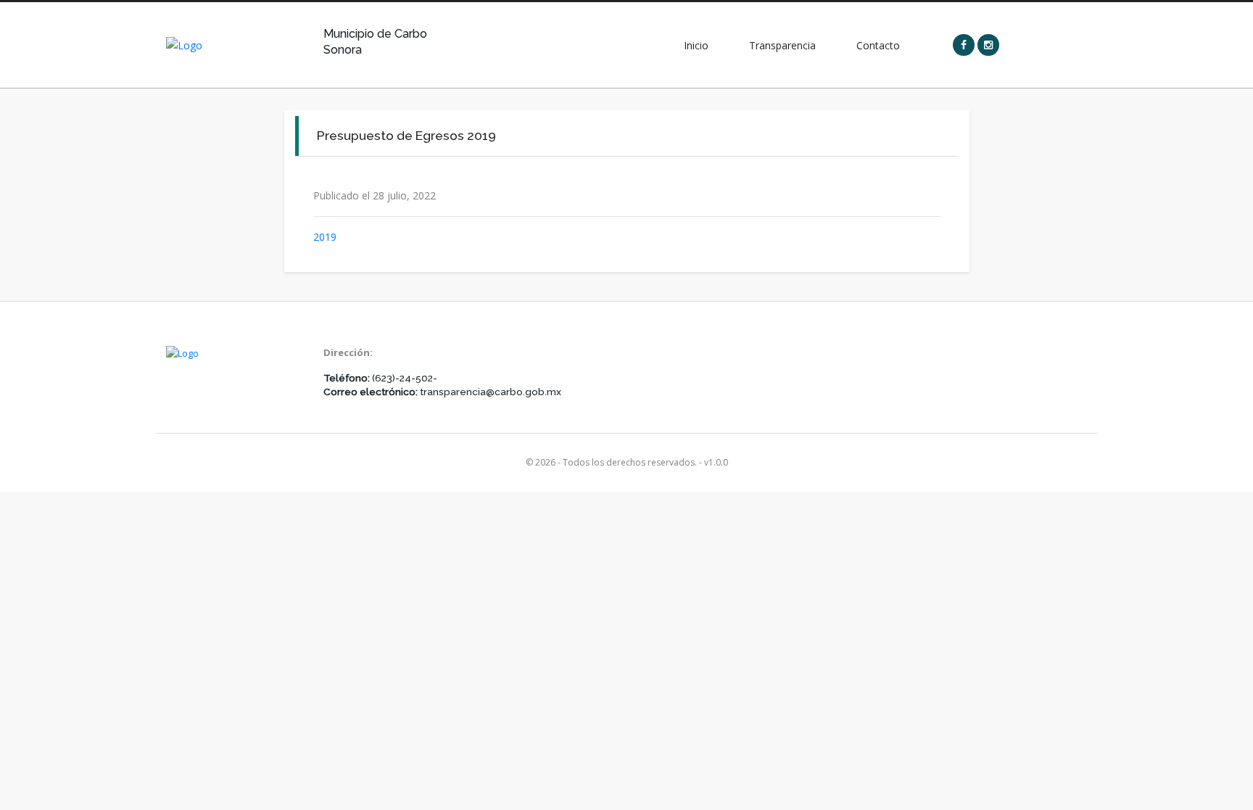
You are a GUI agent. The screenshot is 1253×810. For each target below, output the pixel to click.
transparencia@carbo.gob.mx (490, 391)
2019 (324, 237)
